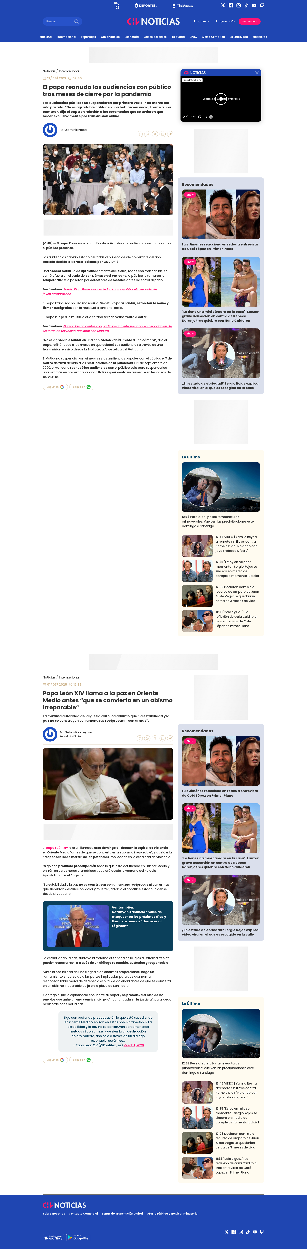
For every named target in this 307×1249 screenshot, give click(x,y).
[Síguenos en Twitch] (262, 5)
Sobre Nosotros (54, 1213)
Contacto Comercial (83, 1213)
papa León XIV (57, 848)
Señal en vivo (249, 21)
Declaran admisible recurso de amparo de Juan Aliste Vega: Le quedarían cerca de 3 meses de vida (237, 594)
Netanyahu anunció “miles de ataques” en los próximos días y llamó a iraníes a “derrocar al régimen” (139, 919)
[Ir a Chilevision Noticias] (153, 1205)
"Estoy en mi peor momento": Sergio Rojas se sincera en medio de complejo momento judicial (237, 569)
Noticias (49, 71)
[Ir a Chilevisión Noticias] (153, 21)
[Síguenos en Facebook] (231, 5)
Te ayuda (178, 37)
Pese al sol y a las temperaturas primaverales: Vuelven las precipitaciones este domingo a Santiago (218, 521)
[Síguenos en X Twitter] (223, 5)
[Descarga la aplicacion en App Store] (78, 1237)
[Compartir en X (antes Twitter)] (155, 134)
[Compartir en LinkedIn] (163, 134)
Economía (132, 37)
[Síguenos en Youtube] (254, 5)
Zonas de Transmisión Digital (122, 1213)
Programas (201, 21)
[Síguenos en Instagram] (238, 5)
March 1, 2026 (134, 1045)
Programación (225, 21)
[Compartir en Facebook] (140, 134)
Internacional (66, 37)
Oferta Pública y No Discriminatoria (172, 1213)
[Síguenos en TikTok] (246, 5)
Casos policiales (155, 37)
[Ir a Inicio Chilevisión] (183, 5)
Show (193, 37)
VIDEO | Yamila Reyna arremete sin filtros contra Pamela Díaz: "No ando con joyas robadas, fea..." (236, 544)
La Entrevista (239, 37)
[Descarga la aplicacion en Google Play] (53, 1237)
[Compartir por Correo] (170, 134)
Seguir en (53, 387)
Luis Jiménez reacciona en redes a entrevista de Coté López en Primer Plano (220, 246)
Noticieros (260, 37)
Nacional (46, 37)
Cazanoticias (110, 37)
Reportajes (88, 37)
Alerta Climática (213, 37)
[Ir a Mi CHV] (116, 5)
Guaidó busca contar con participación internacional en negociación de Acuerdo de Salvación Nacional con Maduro (107, 328)
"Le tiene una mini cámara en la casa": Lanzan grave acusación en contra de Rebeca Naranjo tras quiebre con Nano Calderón (220, 316)
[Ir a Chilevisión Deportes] (146, 5)
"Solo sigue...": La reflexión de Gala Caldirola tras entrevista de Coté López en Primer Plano (236, 619)
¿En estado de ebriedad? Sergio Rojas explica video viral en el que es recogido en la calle (220, 385)
